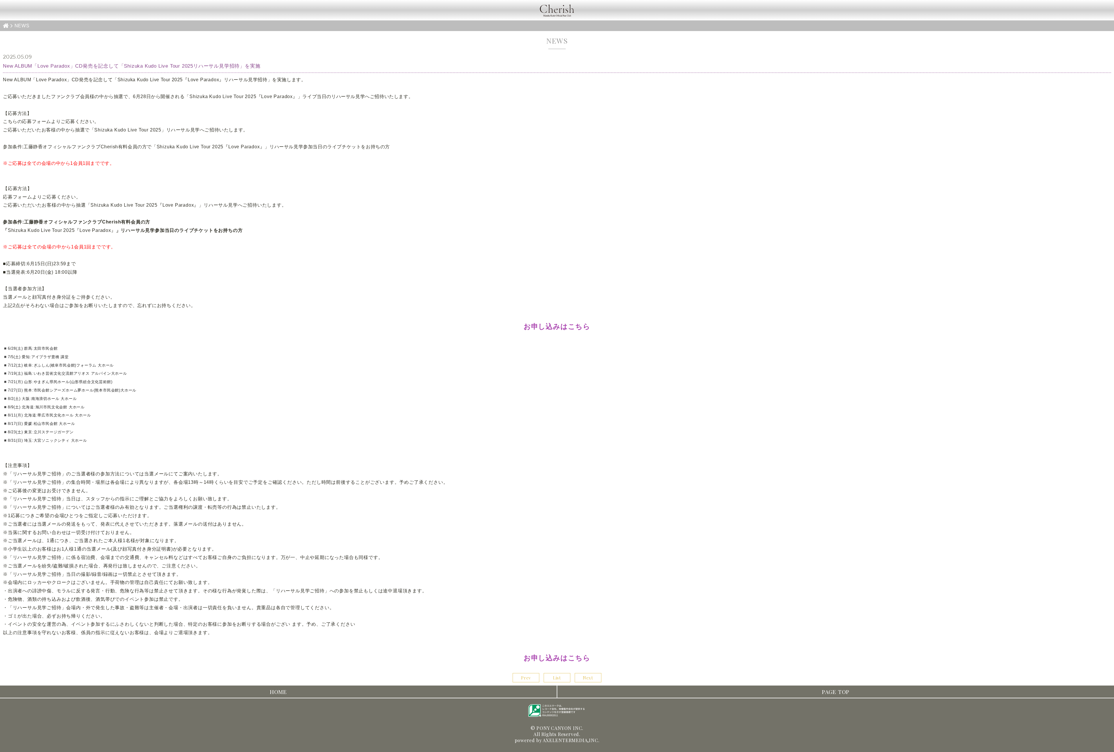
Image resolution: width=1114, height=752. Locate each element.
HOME (278, 691)
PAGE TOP (835, 691)
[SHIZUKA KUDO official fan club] (557, 10)
